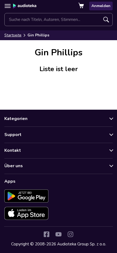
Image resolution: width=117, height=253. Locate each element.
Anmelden (100, 5)
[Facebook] (46, 234)
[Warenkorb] (81, 6)
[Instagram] (70, 234)
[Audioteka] (24, 6)
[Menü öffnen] (7, 6)
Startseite (12, 35)
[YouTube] (58, 234)
